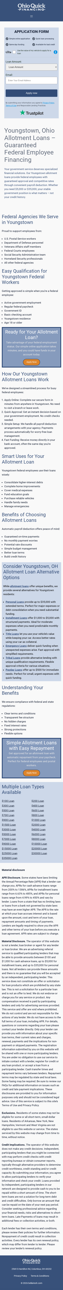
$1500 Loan (9, 824)
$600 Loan (37, 810)
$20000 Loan (39, 848)
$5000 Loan (9, 834)
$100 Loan (8, 800)
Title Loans (12, 633)
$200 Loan (37, 800)
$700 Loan (8, 815)
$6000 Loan (38, 834)
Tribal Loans (13, 657)
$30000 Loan (39, 853)
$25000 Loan (9, 853)
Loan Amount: (14, 61)
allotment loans (19, 586)
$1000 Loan (38, 820)
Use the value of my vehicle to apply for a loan (34, 52)
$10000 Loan (39, 843)
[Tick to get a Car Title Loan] (55, 52)
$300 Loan (8, 805)
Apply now (31, 93)
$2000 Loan (38, 824)
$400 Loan (37, 805)
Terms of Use (11, 106)
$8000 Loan (38, 839)
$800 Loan (37, 815)
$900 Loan (8, 820)
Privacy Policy (48, 103)
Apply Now (31, 362)
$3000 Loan (9, 829)
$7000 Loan (9, 839)
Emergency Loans (16, 645)
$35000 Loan (9, 858)
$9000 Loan (9, 843)
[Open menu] (31, 16)
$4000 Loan (38, 829)
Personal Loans (15, 601)
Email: (9, 74)
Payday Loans (14, 669)
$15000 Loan (9, 848)
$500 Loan (8, 810)
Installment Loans (16, 617)
